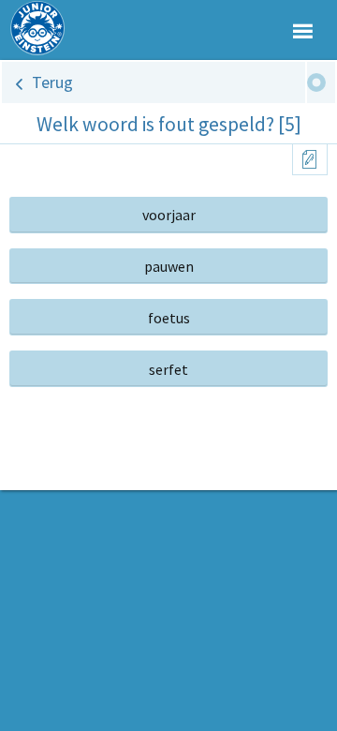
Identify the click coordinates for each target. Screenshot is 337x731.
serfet (168, 369)
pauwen (169, 266)
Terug (52, 82)
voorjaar (169, 214)
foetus (169, 317)
